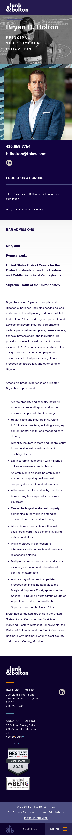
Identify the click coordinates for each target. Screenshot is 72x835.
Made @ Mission (36, 817)
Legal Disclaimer (52, 812)
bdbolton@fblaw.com (26, 154)
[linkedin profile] (36, 163)
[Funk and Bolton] (17, 10)
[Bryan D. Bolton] (62, 692)
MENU (55, 829)
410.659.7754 (18, 146)
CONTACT (31, 829)
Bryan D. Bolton (32, 27)
